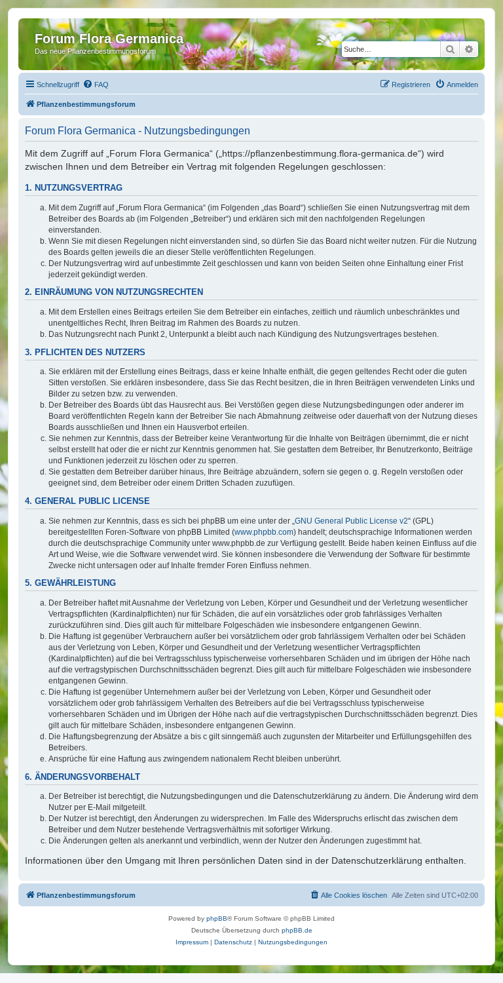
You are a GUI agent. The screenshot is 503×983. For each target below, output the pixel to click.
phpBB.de (297, 930)
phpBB (216, 918)
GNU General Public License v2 (351, 521)
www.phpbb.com (263, 532)
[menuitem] (96, 84)
